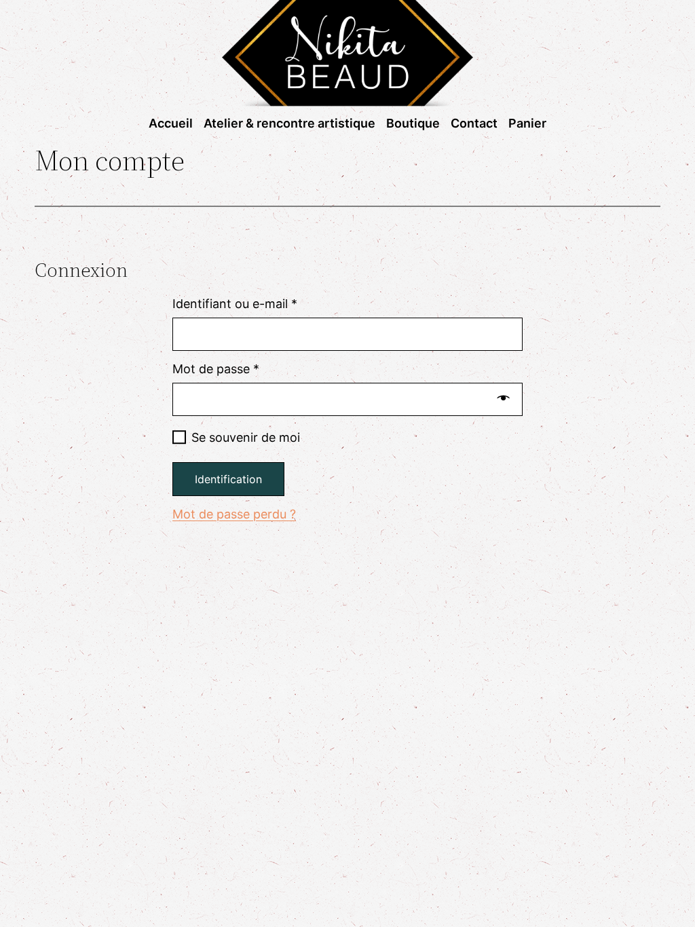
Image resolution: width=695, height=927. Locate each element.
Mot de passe (215, 369)
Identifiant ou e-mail (234, 304)
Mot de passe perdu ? (234, 514)
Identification (228, 479)
